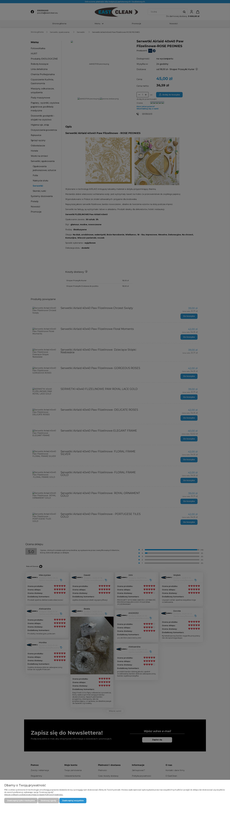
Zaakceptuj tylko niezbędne (21, 800)
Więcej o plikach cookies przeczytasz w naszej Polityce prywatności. (33, 794)
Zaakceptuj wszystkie (73, 800)
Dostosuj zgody (48, 800)
